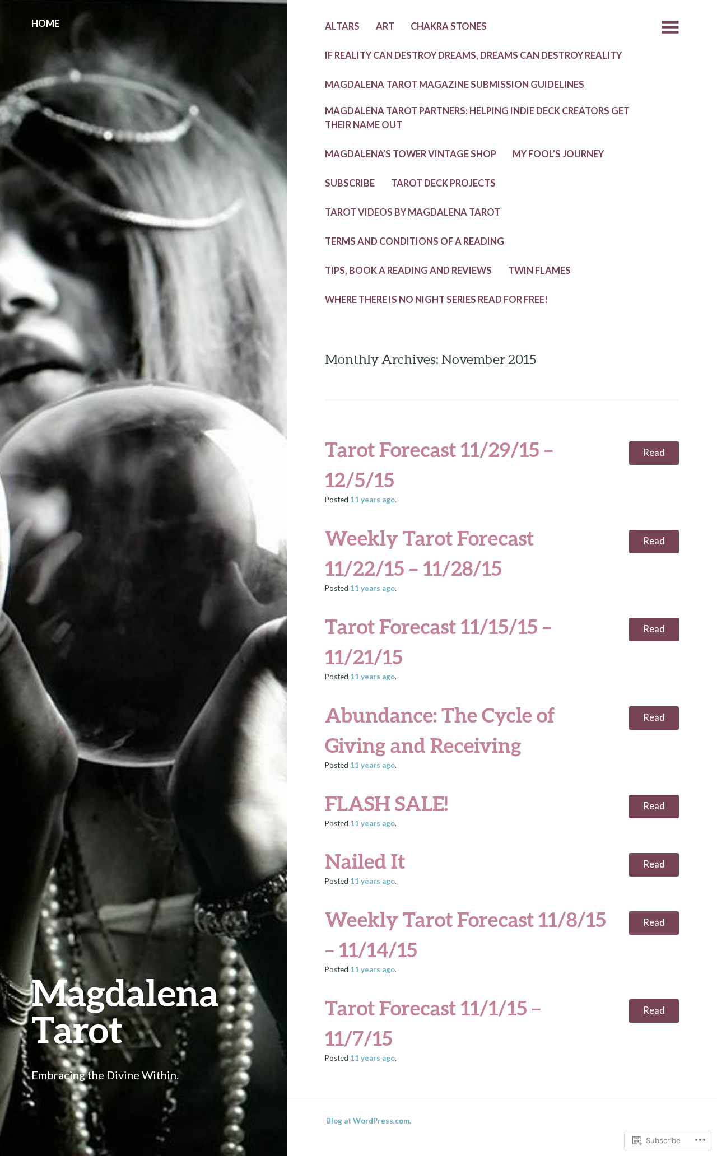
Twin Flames (539, 270)
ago (372, 499)
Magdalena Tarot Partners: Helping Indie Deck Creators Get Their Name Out (477, 117)
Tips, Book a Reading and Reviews (408, 270)
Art (385, 26)
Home (45, 23)
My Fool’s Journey (558, 154)
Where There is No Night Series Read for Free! (436, 299)
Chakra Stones (449, 26)
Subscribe (350, 183)
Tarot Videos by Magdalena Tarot (412, 212)
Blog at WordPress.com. (368, 1120)
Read (654, 452)
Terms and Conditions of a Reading (414, 241)
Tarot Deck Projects (443, 183)
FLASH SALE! (386, 803)
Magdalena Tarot (124, 1010)
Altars (342, 26)
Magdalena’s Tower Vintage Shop (410, 154)
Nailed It (365, 861)
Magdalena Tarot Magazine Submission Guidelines (454, 84)
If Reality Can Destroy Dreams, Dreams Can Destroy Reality (473, 55)
